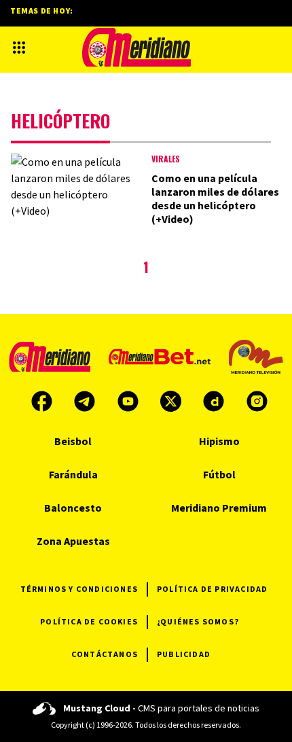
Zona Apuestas (73, 541)
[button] (19, 47)
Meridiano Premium (219, 507)
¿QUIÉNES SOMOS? (198, 621)
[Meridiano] (136, 47)
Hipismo (219, 441)
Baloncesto (73, 507)
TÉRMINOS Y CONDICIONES (79, 589)
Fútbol (219, 474)
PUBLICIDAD (184, 654)
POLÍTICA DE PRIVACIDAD (212, 589)
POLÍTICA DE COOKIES (89, 621)
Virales (165, 158)
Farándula (73, 474)
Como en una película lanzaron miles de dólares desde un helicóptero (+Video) (215, 198)
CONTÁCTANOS (104, 654)
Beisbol (73, 441)
